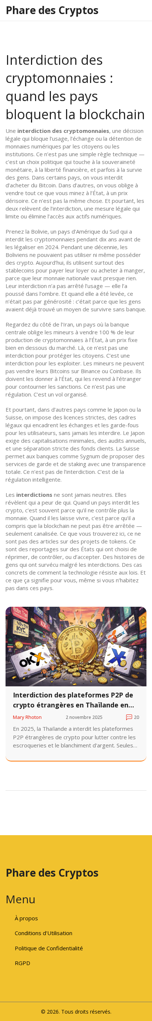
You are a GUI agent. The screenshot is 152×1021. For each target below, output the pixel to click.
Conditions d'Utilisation (43, 933)
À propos (26, 918)
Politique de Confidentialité (49, 948)
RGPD (22, 963)
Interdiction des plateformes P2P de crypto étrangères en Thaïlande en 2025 (73, 700)
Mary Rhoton (27, 717)
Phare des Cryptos (52, 10)
